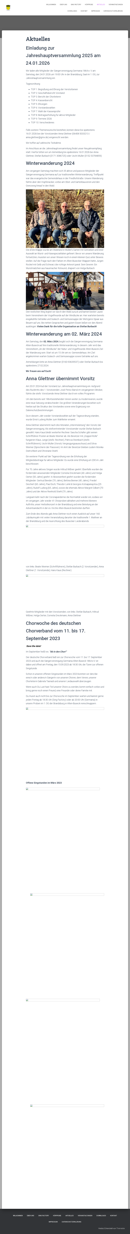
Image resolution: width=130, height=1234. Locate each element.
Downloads (72, 11)
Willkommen (51, 4)
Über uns (63, 4)
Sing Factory (76, 4)
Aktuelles (101, 4)
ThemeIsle (120, 1228)
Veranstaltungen (116, 4)
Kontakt (84, 11)
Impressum (95, 11)
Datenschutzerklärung (113, 11)
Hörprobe (89, 4)
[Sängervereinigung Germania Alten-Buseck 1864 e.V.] (8, 8)
